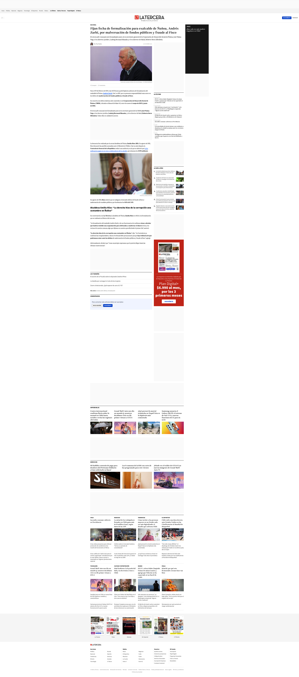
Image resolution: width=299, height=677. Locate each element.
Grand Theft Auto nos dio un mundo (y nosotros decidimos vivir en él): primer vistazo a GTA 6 (124, 414)
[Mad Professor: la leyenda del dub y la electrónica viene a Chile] (125, 585)
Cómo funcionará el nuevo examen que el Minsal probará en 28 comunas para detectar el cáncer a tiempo (165, 200)
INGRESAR (295, 17)
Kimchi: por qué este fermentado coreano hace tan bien (172, 571)
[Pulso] (113, 635)
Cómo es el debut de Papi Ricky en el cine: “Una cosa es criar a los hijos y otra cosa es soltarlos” (125, 596)
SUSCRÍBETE (169, 301)
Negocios (20, 11)
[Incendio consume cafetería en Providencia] (101, 534)
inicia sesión (97, 305)
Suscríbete (108, 305)
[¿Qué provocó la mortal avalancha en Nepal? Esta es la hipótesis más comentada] (149, 428)
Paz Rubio (99, 44)
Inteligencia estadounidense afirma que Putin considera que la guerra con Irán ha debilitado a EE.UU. (168, 136)
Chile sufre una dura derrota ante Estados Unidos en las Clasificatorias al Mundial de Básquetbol (172, 523)
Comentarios (102, 85)
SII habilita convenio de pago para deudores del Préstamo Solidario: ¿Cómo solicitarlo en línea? (103, 468)
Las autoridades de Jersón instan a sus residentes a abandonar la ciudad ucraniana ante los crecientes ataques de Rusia (169, 128)
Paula (163, 566)
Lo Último (53, 11)
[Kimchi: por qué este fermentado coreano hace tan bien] (173, 585)
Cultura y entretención (121, 566)
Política (8, 11)
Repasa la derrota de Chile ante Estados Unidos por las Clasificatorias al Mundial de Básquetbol (172, 555)
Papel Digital (71, 11)
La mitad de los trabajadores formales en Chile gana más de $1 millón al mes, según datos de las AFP (124, 523)
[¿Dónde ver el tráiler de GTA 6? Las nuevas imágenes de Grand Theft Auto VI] (169, 480)
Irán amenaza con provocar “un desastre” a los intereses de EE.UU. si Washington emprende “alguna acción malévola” (168, 109)
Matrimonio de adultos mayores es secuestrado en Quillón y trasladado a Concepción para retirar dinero (165, 186)
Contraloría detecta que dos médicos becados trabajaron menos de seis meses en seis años (165, 172)
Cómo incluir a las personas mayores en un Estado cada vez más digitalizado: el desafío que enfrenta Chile (148, 523)
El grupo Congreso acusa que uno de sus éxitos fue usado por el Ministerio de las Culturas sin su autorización (125, 606)
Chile (92, 517)
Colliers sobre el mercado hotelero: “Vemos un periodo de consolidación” (124, 546)
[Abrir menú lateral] (2, 18)
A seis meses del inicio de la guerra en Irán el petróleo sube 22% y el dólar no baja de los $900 (125, 555)
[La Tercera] (97, 635)
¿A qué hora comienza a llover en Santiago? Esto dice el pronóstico (147, 554)
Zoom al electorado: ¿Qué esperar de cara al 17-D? (106, 285)
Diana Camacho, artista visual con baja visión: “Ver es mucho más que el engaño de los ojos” (173, 596)
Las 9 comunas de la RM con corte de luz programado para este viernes (136, 467)
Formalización (111, 291)
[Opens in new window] (129, 635)
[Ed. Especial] (145, 635)
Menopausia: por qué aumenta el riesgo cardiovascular (171, 605)
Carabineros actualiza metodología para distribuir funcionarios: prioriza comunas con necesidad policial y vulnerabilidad (165, 193)
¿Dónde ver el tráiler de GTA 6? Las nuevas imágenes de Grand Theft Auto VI (167, 468)
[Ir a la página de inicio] (149, 17)
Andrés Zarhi (100, 291)
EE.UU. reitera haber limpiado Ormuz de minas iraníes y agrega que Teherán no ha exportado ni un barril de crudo (169, 101)
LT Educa (78, 11)
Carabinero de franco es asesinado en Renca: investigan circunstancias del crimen (165, 179)
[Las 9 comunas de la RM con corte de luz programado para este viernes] (137, 480)
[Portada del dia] (169, 271)
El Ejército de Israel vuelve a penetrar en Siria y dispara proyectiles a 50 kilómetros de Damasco (168, 116)
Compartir (94, 85)
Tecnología (27, 11)
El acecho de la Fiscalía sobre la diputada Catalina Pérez (108, 277)
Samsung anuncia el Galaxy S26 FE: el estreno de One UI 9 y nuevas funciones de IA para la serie (172, 415)
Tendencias (141, 517)
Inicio (3, 11)
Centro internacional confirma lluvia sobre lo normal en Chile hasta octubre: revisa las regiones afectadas (101, 415)
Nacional (13, 11)
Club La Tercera (61, 11)
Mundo (41, 11)
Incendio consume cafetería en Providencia (167, 121)
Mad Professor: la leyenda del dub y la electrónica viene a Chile (125, 571)
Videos (46, 11)
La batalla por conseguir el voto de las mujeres (105, 281)
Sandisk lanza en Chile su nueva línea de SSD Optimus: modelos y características (101, 596)
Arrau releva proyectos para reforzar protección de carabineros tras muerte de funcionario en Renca (100, 546)
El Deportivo (34, 11)
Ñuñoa (105, 291)
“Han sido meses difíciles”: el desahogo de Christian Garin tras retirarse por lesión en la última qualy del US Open (173, 546)
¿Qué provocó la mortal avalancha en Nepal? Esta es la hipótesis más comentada (149, 414)
